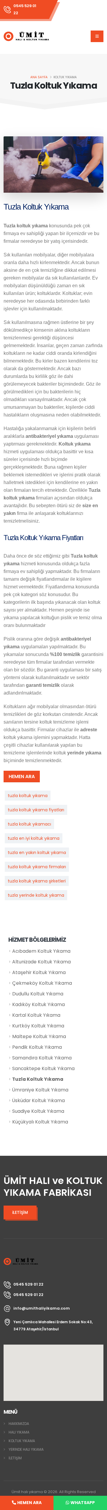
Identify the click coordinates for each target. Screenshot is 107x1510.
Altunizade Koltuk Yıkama (41, 962)
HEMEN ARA (22, 776)
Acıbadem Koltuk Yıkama (41, 951)
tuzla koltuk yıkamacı (29, 824)
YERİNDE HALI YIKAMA (26, 1449)
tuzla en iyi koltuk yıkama (33, 838)
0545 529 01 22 (24, 9)
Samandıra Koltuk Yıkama (42, 1058)
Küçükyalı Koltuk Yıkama (40, 1122)
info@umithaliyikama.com (41, 1308)
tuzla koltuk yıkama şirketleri (37, 881)
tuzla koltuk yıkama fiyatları (36, 810)
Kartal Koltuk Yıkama (36, 1015)
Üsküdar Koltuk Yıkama (38, 1100)
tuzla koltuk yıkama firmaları (37, 867)
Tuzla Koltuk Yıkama (37, 1079)
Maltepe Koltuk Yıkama (39, 1036)
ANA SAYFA (39, 77)
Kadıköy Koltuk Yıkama (38, 1004)
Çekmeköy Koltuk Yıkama (42, 983)
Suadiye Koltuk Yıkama (38, 1111)
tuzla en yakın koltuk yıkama (37, 852)
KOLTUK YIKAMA (22, 1441)
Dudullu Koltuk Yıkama (37, 994)
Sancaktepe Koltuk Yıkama (43, 1068)
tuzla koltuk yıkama (28, 796)
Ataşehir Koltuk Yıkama (39, 972)
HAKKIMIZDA (19, 1423)
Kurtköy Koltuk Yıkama (38, 1026)
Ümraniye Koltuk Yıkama (40, 1090)
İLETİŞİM (15, 1458)
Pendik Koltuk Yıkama (37, 1047)
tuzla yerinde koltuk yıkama (36, 895)
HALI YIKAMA (19, 1432)
